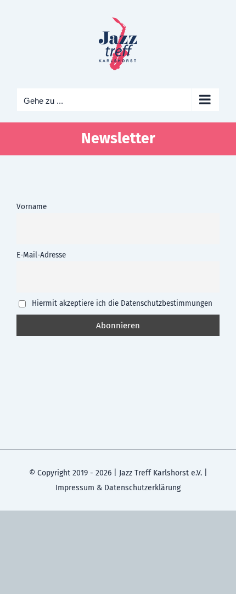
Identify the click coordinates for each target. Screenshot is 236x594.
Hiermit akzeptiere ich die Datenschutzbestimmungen (121, 303)
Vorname (31, 206)
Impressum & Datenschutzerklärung (118, 487)
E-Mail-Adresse (41, 255)
